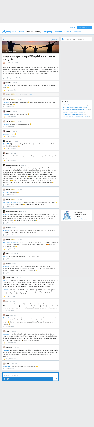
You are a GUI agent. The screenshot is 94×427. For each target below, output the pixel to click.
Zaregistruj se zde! (84, 27)
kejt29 (6, 256)
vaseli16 (6, 102)
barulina (6, 230)
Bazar (21, 31)
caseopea (7, 192)
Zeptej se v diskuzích (80, 219)
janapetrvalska (8, 318)
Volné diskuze (13, 51)
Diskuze (5, 51)
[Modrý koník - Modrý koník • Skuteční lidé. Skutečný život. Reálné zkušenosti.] (9, 32)
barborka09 (7, 366)
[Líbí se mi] (4, 78)
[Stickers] (8, 379)
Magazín (77, 31)
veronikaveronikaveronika (12, 202)
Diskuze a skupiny (33, 31)
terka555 (6, 85)
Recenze (67, 31)
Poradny (58, 31)
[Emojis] (4, 379)
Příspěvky (48, 31)
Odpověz (11, 78)
